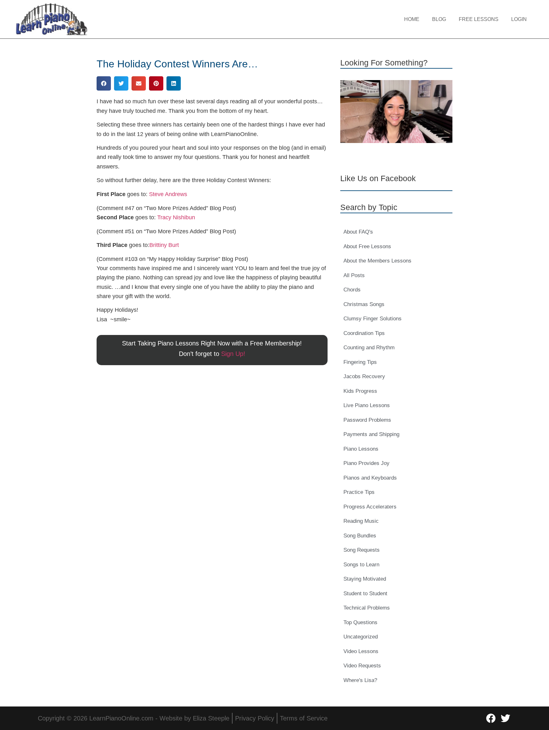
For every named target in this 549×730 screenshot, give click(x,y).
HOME (411, 19)
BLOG (439, 19)
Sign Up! (233, 353)
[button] (104, 83)
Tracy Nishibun (176, 217)
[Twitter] (505, 718)
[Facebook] (491, 718)
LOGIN (519, 19)
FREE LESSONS (478, 19)
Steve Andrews (168, 194)
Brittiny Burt (164, 245)
